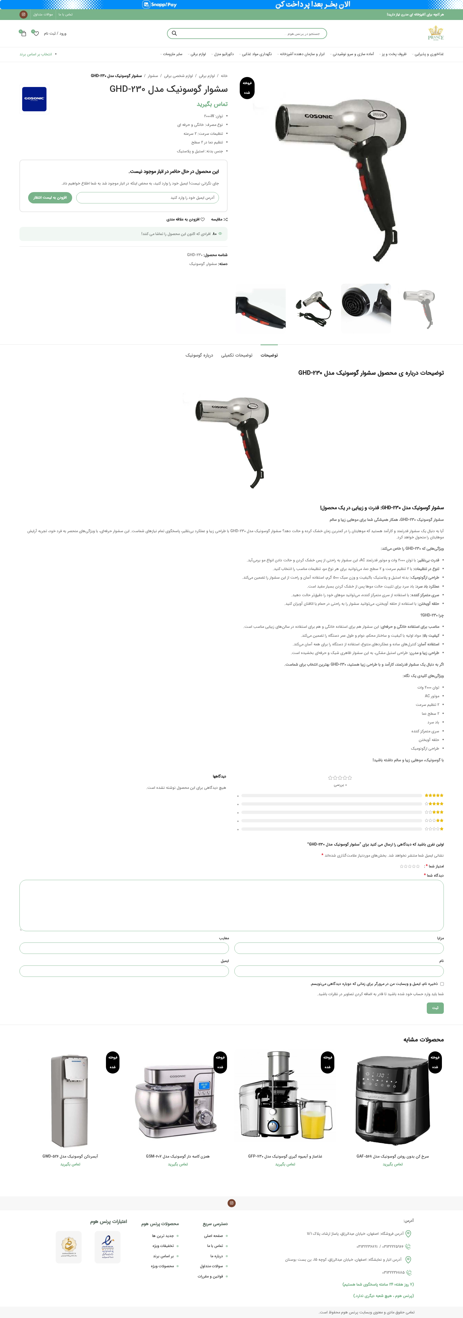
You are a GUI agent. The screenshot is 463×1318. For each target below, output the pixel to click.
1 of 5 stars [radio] (418, 866)
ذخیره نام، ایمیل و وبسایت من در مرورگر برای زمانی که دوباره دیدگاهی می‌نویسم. (374, 984)
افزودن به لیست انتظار (50, 197)
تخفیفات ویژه (163, 1246)
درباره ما (217, 1256)
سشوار (153, 76)
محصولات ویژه (162, 1266)
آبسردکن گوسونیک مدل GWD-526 (70, 1156)
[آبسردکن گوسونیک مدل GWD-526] (70, 1100)
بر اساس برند (163, 1256)
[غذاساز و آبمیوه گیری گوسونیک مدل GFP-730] (285, 1100)
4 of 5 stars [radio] (406, 866)
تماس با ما (215, 1246)
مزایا (440, 938)
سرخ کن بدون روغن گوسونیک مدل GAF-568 (393, 1156)
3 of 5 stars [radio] (410, 866)
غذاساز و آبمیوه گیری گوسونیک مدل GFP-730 (285, 1156)
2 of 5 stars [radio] (414, 866)
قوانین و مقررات (210, 1276)
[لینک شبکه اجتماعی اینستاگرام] (23, 15)
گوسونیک (197, 264)
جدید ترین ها (163, 1236)
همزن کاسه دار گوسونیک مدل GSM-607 (178, 1156)
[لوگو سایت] (436, 33)
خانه (224, 76)
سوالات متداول (211, 1266)
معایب (224, 938)
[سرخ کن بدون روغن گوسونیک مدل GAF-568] (393, 1100)
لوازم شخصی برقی (178, 76)
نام (441, 961)
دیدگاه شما (434, 875)
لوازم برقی (207, 76)
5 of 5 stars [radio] (402, 866)
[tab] (269, 352)
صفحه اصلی (213, 1236)
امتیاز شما (435, 866)
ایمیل (225, 961)
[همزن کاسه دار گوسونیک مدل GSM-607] (178, 1100)
